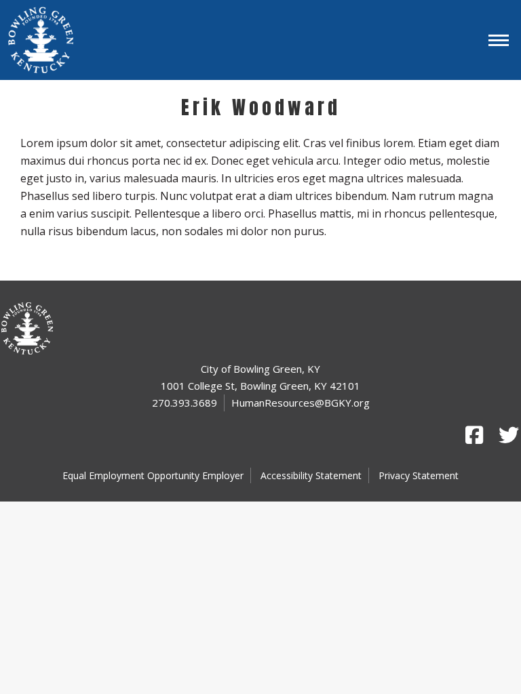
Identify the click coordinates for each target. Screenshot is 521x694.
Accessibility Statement (311, 475)
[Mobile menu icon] (498, 40)
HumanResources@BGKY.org (300, 402)
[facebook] (474, 435)
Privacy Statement (419, 475)
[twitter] (507, 435)
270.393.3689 (184, 402)
